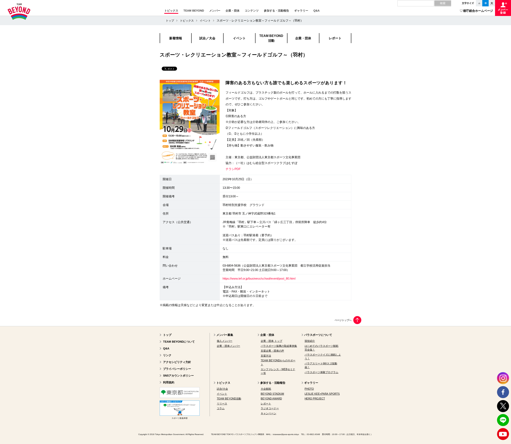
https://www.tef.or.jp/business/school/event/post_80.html (259, 278)
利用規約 (168, 382)
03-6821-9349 (313, 434)
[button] (171, 10)
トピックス (187, 20)
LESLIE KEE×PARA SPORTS (322, 393)
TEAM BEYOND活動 (229, 398)
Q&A (166, 348)
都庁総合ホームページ (478, 10)
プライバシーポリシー (177, 368)
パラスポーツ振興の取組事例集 (279, 345)
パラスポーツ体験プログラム (321, 372)
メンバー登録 (503, 8)
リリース (222, 403)
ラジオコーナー (270, 408)
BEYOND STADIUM (272, 393)
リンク (167, 355)
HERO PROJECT (315, 398)
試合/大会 (222, 388)
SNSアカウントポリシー (178, 375)
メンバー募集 (224, 334)
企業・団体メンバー (228, 345)
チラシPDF (233, 169)
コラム (221, 408)
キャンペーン (268, 413)
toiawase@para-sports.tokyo (286, 434)
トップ (170, 20)
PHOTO (309, 388)
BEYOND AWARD (271, 398)
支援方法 (266, 355)
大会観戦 (266, 388)
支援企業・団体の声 (272, 350)
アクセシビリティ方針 (177, 362)
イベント (205, 20)
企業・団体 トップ (271, 340)
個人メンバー (224, 340)
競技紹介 (310, 340)
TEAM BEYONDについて (179, 341)
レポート (266, 403)
